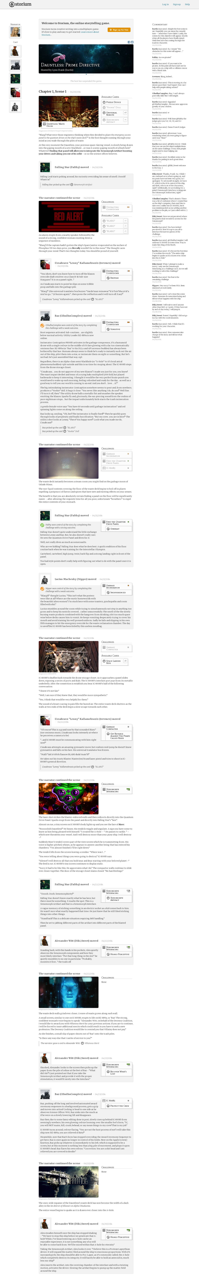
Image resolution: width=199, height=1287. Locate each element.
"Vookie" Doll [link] (73, 431)
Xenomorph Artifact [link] (83, 184)
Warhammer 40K (53, 1199)
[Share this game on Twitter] (132, 42)
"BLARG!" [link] (99, 299)
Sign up (177, 4)
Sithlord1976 (52, 674)
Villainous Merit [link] (91, 1043)
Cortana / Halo (53, 1009)
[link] (114, 103)
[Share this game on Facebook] (129, 42)
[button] (86, 74)
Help (187, 4)
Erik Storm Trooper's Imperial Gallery (60, 131)
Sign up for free (120, 30)
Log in (165, 4)
